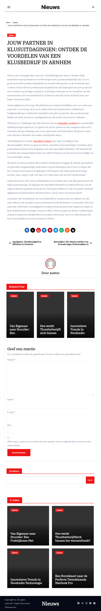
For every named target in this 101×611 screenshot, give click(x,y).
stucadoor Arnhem (42, 141)
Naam (10, 399)
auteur (55, 273)
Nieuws (50, 7)
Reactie (11, 359)
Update (11, 35)
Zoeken (14, 471)
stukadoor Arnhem (67, 123)
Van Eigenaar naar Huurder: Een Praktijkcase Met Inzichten (23, 539)
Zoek (90, 480)
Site (9, 425)
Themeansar (10, 607)
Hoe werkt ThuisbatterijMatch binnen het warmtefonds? (50, 333)
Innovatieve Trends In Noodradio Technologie (78, 331)
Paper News (19, 603)
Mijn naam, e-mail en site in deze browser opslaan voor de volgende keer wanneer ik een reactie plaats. (49, 443)
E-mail (11, 412)
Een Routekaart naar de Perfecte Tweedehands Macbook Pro (71, 579)
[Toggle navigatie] (9, 7)
